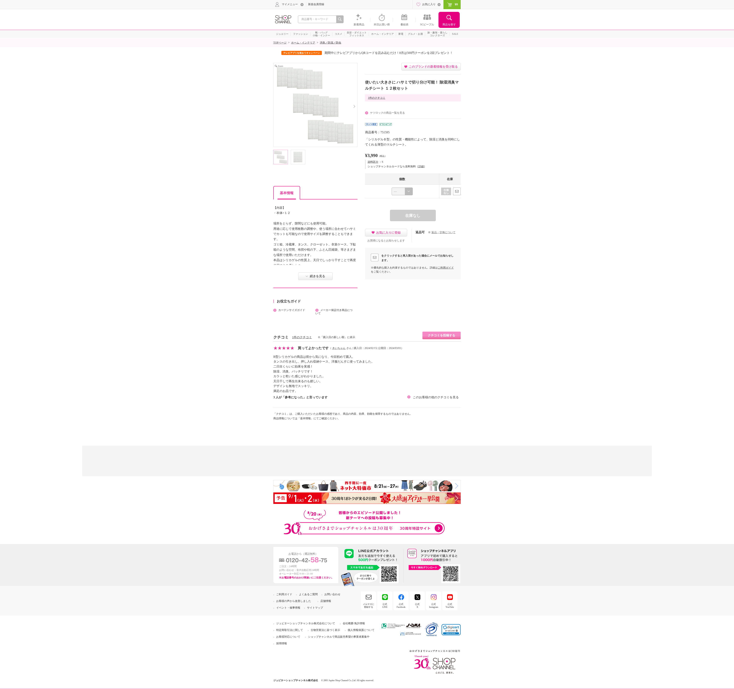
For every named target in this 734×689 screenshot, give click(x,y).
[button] (451, 629)
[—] (402, 191)
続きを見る (317, 276)
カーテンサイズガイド (291, 310)
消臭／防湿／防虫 (330, 42)
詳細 (421, 166)
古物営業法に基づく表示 (325, 630)
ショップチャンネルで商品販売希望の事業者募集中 (338, 636)
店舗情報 (325, 601)
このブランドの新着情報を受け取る (433, 66)
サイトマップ (315, 607)
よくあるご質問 (308, 594)
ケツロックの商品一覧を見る (387, 112)
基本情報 (287, 193)
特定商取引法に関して (289, 630)
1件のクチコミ (376, 97)
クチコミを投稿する (441, 335)
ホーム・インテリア (303, 42)
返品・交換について (443, 232)
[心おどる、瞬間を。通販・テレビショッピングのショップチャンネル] (282, 19)
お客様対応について (288, 636)
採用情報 (281, 643)
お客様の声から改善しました (293, 601)
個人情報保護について (361, 630)
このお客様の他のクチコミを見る (436, 397)
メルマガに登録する (368, 605)
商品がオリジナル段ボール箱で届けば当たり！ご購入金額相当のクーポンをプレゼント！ (393, 52)
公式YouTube (450, 605)
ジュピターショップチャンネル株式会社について (305, 623)
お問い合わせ (332, 594)
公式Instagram (433, 605)
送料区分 (373, 161)
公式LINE (384, 605)
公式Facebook (401, 605)
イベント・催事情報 (288, 607)
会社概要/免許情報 (354, 623)
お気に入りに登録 (388, 232)
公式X (417, 605)
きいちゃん (339, 348)
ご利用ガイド (446, 267)
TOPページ (280, 42)
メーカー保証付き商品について (333, 312)
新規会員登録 (316, 4)
